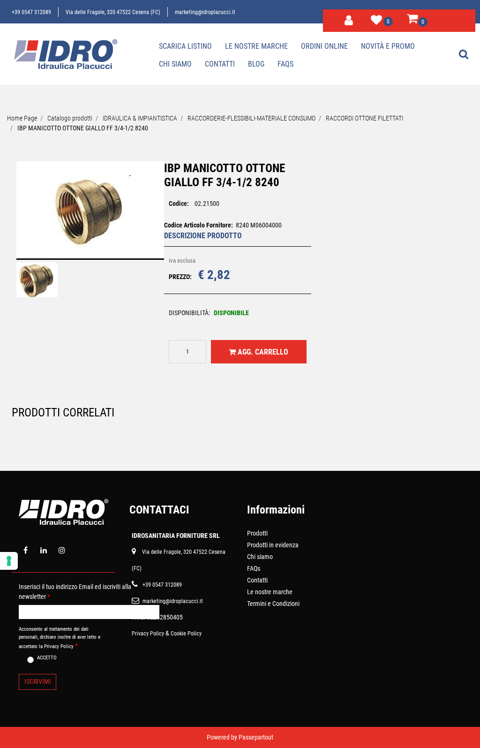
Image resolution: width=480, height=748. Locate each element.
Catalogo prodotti (69, 118)
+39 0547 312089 (31, 12)
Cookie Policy (186, 633)
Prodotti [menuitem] (257, 533)
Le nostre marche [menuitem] (256, 46)
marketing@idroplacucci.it (205, 12)
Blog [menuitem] (256, 64)
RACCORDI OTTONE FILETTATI (364, 118)
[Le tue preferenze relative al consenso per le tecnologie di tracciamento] (9, 561)
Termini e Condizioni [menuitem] (273, 603)
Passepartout (256, 737)
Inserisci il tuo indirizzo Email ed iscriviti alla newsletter (75, 591)
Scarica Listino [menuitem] (185, 46)
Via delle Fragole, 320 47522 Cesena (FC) (113, 12)
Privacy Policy (148, 633)
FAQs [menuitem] (253, 568)
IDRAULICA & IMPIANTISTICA (140, 118)
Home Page (22, 118)
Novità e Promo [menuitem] (388, 46)
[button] (90, 216)
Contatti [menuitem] (220, 64)
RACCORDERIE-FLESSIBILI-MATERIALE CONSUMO (251, 118)
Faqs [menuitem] (285, 64)
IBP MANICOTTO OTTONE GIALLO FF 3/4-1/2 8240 (82, 128)
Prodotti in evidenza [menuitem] (273, 545)
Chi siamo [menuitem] (175, 64)
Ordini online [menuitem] (324, 46)
